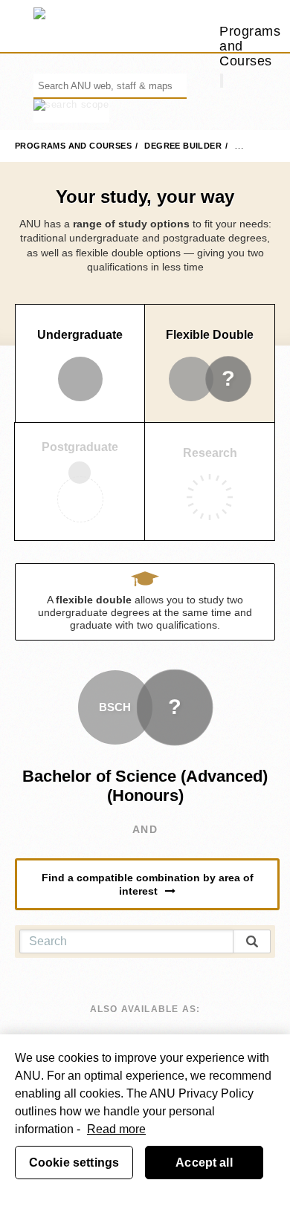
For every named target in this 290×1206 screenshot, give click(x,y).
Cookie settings (74, 1162)
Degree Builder (183, 145)
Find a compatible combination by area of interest (148, 884)
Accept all (204, 1162)
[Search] (221, 81)
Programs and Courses (73, 145)
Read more (116, 1129)
